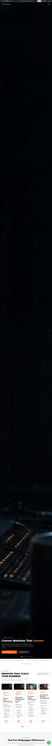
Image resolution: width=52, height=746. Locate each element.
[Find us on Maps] (9, 1)
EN (39, 1)
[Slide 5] (26, 656)
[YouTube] (5, 1)
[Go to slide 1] (23, 726)
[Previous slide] (2, 330)
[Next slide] (49, 330)
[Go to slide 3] (25, 726)
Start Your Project (8, 652)
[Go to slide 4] (26, 726)
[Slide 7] (29, 656)
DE (45, 1)
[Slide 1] (19, 656)
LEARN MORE (6, 721)
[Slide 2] (22, 656)
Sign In (49, 1)
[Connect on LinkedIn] (7, 1)
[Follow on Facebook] (3, 1)
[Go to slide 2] (24, 726)
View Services (23, 652)
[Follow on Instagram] (2, 1)
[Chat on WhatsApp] (10, 1)
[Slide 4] (25, 656)
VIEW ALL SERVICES (43, 673)
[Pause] (32, 657)
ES (42, 1)
